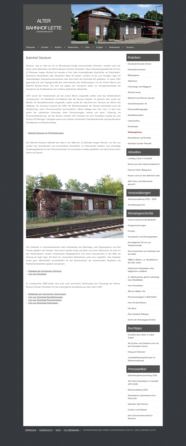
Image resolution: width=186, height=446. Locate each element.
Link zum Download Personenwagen (45, 300)
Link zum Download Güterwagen (43, 303)
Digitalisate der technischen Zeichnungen (47, 294)
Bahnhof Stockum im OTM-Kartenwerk (46, 133)
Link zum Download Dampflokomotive (45, 297)
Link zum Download (37, 274)
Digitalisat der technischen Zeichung (44, 271)
